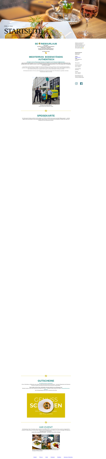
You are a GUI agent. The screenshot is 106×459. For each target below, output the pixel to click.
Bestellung (71, 2)
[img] (25, 2)
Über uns (48, 2)
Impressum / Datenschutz (68, 457)
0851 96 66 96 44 (77, 57)
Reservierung (80, 2)
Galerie (55, 2)
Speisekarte (63, 2)
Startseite (40, 2)
